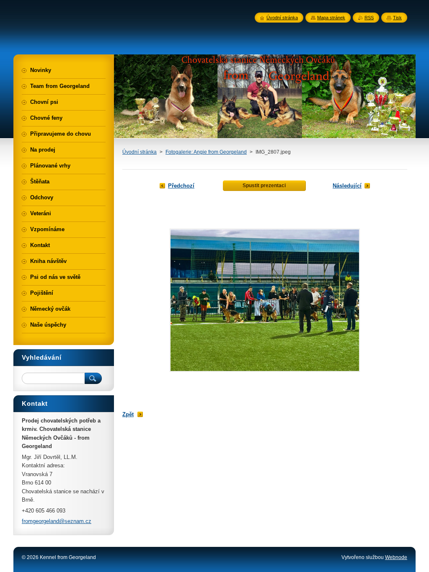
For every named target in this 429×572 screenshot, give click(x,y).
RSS (369, 17)
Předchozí (181, 186)
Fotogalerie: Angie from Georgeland (206, 152)
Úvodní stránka (139, 152)
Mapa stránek (331, 17)
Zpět (128, 414)
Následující (347, 186)
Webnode (396, 557)
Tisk (397, 17)
